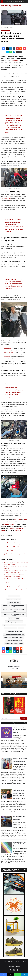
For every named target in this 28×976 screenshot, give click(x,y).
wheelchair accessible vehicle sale (14, 634)
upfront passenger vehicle (14, 622)
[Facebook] (3, 48)
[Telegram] (14, 52)
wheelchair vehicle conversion (14, 643)
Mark (15, 519)
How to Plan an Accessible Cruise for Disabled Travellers (17, 681)
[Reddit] (20, 48)
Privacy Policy (11, 966)
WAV (21, 628)
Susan (19, 519)
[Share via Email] (17, 52)
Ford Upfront (7, 356)
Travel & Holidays (9, 27)
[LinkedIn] (10, 48)
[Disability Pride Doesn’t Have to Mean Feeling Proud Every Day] (6, 852)
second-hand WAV (14, 602)
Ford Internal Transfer (9, 352)
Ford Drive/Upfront (6, 198)
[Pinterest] (17, 48)
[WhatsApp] (10, 52)
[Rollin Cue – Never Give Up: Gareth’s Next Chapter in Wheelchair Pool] (6, 826)
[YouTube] (17, 669)
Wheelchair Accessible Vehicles (14, 637)
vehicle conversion (11, 628)
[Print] (20, 52)
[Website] (11, 669)
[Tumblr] (14, 48)
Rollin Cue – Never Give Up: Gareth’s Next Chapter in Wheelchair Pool (19, 818)
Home (3, 27)
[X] (7, 48)
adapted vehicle (14, 596)
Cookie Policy (17, 966)
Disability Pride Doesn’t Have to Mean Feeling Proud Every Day (19, 844)
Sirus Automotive (14, 60)
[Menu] (26, 6)
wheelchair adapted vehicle (14, 640)
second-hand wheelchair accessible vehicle (14, 610)
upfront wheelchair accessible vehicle (14, 625)
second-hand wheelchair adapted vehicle (14, 615)
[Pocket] (24, 48)
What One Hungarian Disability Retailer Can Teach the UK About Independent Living (20, 760)
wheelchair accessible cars (14, 631)
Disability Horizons (6, 44)
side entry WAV (14, 618)
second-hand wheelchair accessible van (14, 605)
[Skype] (7, 52)
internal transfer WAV (14, 599)
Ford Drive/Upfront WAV (9, 524)
